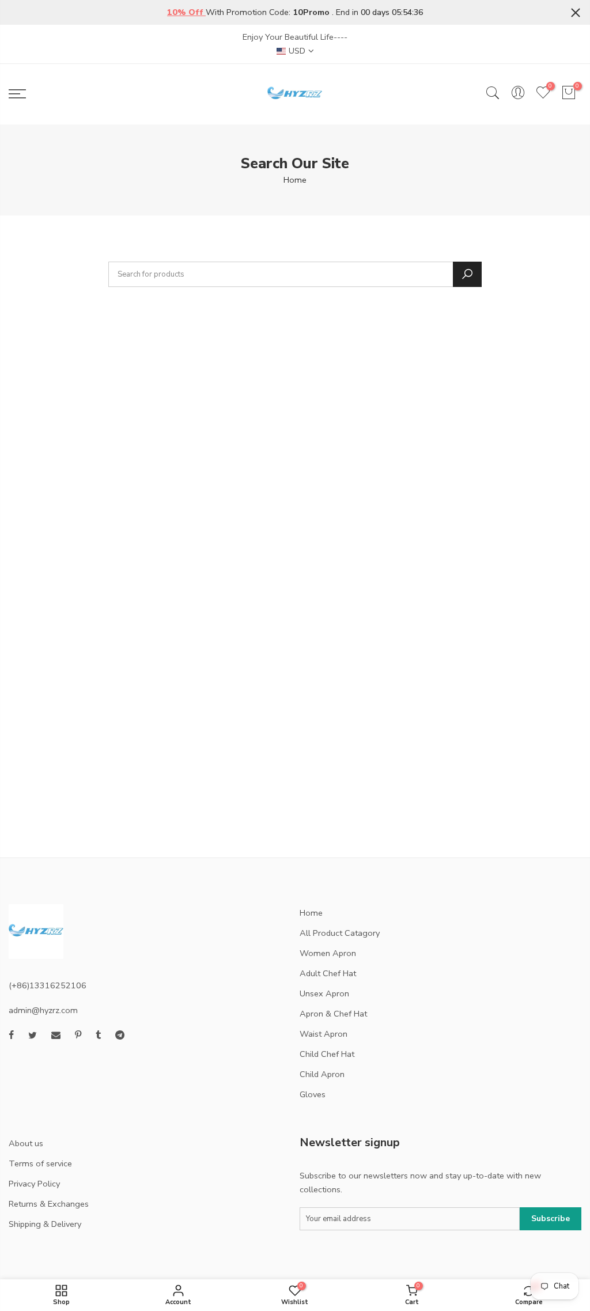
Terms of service (40, 1163)
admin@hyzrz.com (43, 1010)
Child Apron (322, 1074)
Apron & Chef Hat (333, 1013)
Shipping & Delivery (45, 1224)
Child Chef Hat (327, 1054)
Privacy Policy (34, 1183)
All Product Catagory (340, 933)
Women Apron (328, 953)
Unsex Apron (324, 993)
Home (295, 180)
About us (26, 1143)
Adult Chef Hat (328, 973)
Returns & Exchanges (49, 1204)
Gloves (313, 1094)
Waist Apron (323, 1034)
